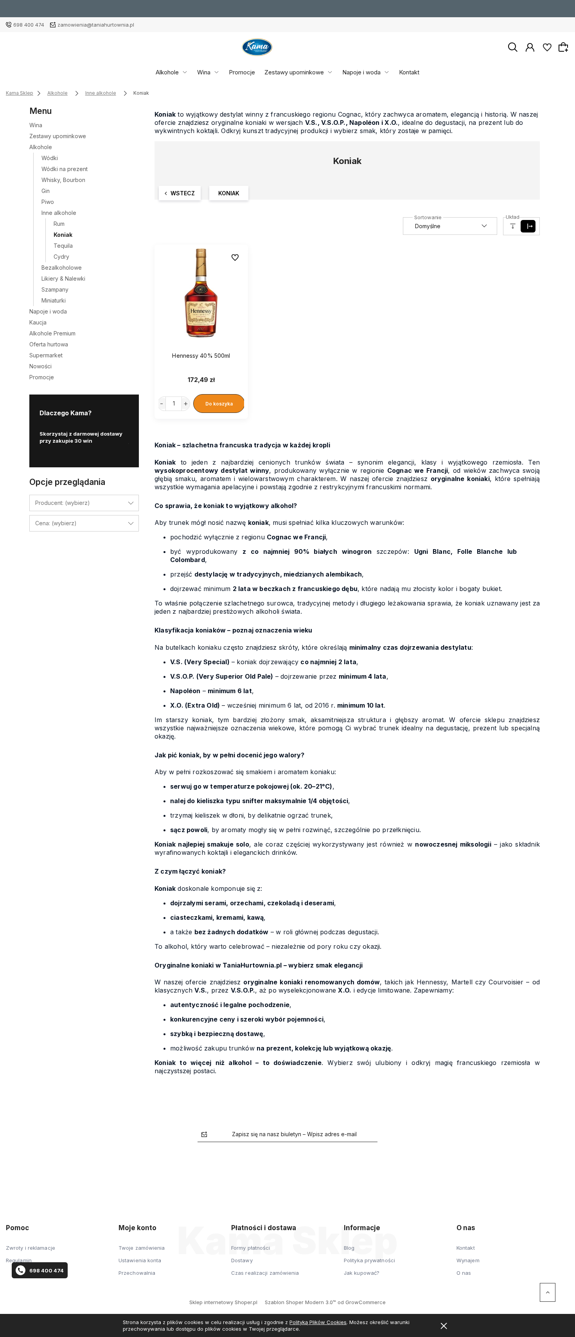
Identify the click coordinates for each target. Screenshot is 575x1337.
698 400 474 (28, 25)
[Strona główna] (257, 47)
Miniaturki (53, 300)
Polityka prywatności (369, 1260)
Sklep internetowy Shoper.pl (223, 1302)
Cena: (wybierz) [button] (56, 523)
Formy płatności (250, 1248)
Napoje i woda (361, 72)
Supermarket (46, 355)
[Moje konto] (530, 46)
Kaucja (38, 322)
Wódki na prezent (64, 169)
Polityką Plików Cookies (318, 1322)
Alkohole (167, 72)
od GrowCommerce (362, 1302)
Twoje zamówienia (142, 1248)
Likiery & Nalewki (63, 278)
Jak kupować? (361, 1273)
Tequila (63, 245)
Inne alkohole (58, 212)
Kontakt (409, 72)
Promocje (242, 72)
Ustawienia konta (140, 1260)
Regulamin (19, 1260)
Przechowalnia (137, 1273)
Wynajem (468, 1260)
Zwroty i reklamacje (30, 1248)
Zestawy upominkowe (294, 72)
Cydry (61, 256)
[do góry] (547, 1292)
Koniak (63, 234)
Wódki (49, 158)
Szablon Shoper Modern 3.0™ (300, 1302)
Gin (45, 190)
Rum (59, 223)
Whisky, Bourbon (63, 180)
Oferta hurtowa (48, 344)
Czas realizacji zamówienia (265, 1273)
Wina (203, 72)
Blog (349, 1248)
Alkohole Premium (52, 333)
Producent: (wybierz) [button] (62, 502)
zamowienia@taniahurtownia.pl (96, 25)
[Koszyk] (564, 47)
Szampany (54, 289)
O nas (463, 1273)
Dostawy (242, 1260)
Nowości (40, 366)
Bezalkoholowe (61, 267)
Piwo (47, 201)
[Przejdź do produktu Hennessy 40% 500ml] (201, 293)
